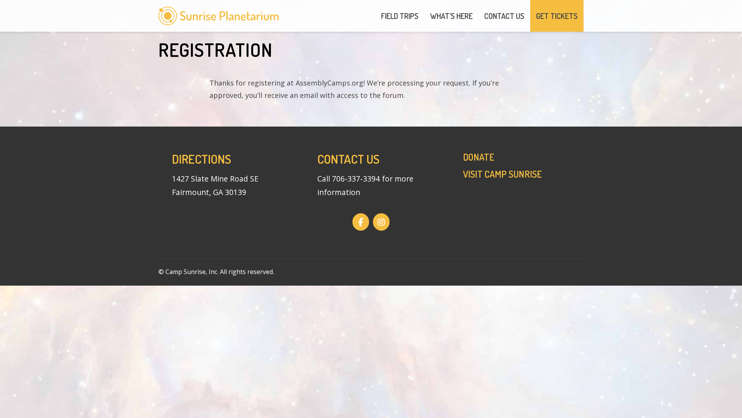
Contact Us (348, 159)
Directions (201, 159)
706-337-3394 (356, 178)
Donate (478, 157)
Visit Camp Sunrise (502, 174)
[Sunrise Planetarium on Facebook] (360, 222)
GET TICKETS (557, 16)
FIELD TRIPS (400, 16)
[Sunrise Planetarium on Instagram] (381, 222)
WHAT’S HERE (451, 16)
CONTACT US (504, 16)
